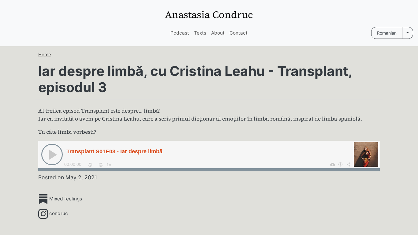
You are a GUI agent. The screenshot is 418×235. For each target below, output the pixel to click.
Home (44, 55)
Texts (200, 33)
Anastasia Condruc (209, 14)
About (218, 33)
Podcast (179, 33)
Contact (239, 33)
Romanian (387, 32)
